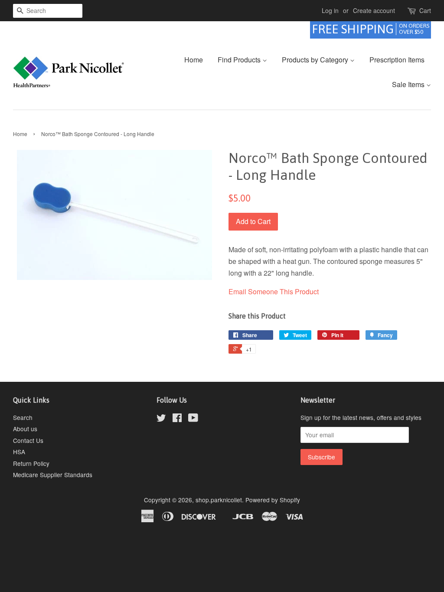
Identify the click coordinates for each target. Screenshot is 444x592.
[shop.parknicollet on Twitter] (161, 419)
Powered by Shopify (272, 499)
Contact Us (28, 440)
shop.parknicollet (219, 499)
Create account (374, 10)
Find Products (240, 60)
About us (25, 428)
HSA (19, 451)
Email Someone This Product (274, 291)
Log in (330, 10)
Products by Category (316, 60)
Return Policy (31, 463)
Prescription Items (396, 60)
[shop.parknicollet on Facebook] (177, 419)
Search (23, 417)
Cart (425, 10)
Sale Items (409, 84)
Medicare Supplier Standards (52, 474)
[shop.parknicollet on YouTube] (193, 419)
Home (193, 60)
